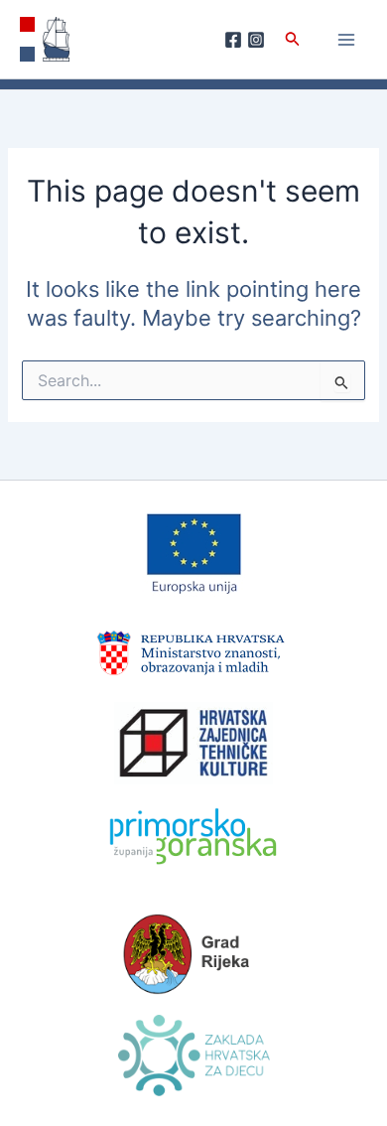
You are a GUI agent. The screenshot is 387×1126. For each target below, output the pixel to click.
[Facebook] (233, 40)
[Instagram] (256, 40)
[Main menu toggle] (346, 40)
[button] (293, 39)
